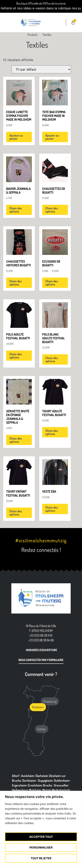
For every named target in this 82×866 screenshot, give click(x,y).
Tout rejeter (41, 858)
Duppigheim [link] (45, 781)
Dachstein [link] (42, 776)
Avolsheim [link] (27, 776)
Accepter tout (41, 836)
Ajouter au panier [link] (16, 137)
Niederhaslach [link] (61, 790)
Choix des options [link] (15, 209)
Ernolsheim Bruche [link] (40, 785)
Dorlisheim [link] (29, 781)
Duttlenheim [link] (62, 781)
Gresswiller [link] (61, 785)
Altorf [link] (15, 776)
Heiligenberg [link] (20, 790)
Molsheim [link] (35, 790)
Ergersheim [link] (19, 785)
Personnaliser (41, 847)
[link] (9, 23)
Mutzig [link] (46, 790)
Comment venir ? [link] (41, 674)
